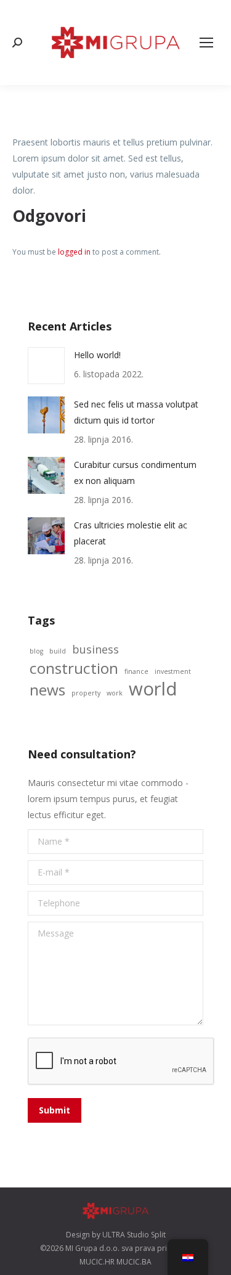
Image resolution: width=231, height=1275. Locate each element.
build (57, 651)
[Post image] (46, 365)
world (153, 689)
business (95, 649)
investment (173, 671)
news (47, 690)
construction (74, 668)
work (115, 693)
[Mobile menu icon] (206, 42)
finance (136, 671)
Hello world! (97, 355)
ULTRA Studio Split (134, 1234)
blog (36, 651)
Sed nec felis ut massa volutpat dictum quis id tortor (136, 412)
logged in (74, 252)
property (85, 693)
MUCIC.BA (134, 1262)
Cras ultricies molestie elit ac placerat (130, 533)
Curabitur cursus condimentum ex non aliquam (135, 472)
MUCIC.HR (97, 1262)
